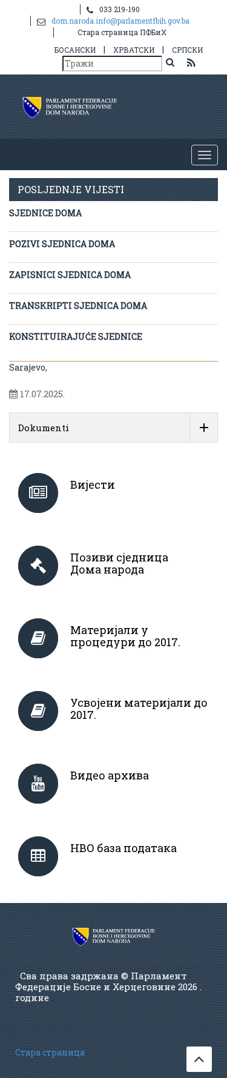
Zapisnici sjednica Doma (70, 274)
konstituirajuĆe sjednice (75, 336)
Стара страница (50, 1052)
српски (187, 50)
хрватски (133, 50)
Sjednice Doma (45, 213)
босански (75, 50)
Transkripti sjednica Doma (78, 305)
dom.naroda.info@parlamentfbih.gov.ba (120, 20)
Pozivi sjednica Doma (62, 244)
